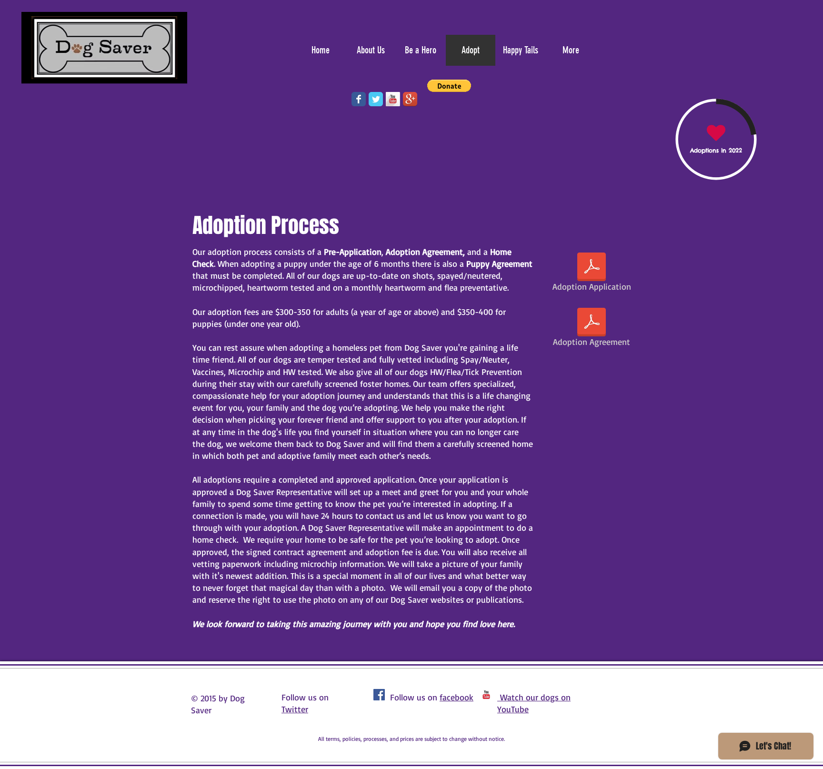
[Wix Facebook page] (358, 99)
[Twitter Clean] (273, 694)
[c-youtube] (486, 694)
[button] (449, 86)
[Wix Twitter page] (376, 99)
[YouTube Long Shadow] (393, 99)
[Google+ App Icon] (410, 99)
